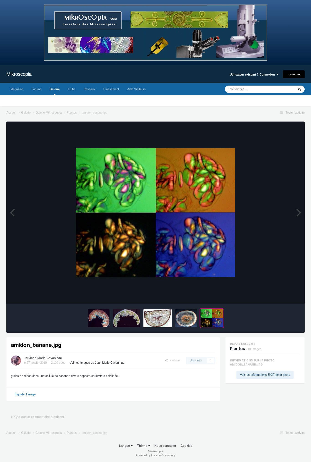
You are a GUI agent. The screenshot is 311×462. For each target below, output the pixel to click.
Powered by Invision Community (156, 455)
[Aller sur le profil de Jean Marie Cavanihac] (16, 360)
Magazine (16, 89)
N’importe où (280, 89)
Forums (36, 89)
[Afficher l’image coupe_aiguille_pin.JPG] (157, 318)
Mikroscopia (19, 74)
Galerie (55, 89)
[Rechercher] (300, 89)
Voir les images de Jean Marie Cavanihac (97, 362)
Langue (125, 445)
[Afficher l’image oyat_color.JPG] (99, 318)
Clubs (71, 89)
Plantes (237, 348)
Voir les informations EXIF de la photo (265, 374)
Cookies (186, 445)
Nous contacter (165, 445)
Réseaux (89, 89)
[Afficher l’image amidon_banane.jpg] (212, 318)
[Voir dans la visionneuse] (155, 212)
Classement (111, 89)
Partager (174, 360)
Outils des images (282, 295)
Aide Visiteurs (136, 89)
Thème (142, 445)
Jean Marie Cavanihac (45, 358)
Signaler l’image (25, 394)
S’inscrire (294, 74)
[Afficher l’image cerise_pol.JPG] (186, 318)
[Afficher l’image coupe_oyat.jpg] (126, 318)
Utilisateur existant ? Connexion (253, 74)
